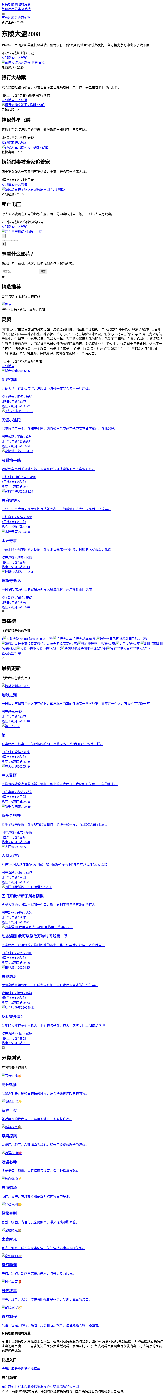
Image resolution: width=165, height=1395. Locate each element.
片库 (11, 9)
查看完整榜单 (11, 653)
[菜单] (3, 14)
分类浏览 (20, 1368)
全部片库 (8, 1368)
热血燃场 (59, 1386)
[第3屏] (9, 240)
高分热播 (8, 1386)
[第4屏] (12, 240)
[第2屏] (6, 240)
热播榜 (26, 9)
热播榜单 (33, 1368)
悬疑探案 (33, 1386)
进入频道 (20, 58)
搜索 (43, 271)
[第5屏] (16, 240)
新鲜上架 (20, 1386)
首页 (5, 9)
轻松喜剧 (72, 1386)
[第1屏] (3, 240)
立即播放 (8, 58)
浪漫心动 (46, 1386)
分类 (17, 9)
